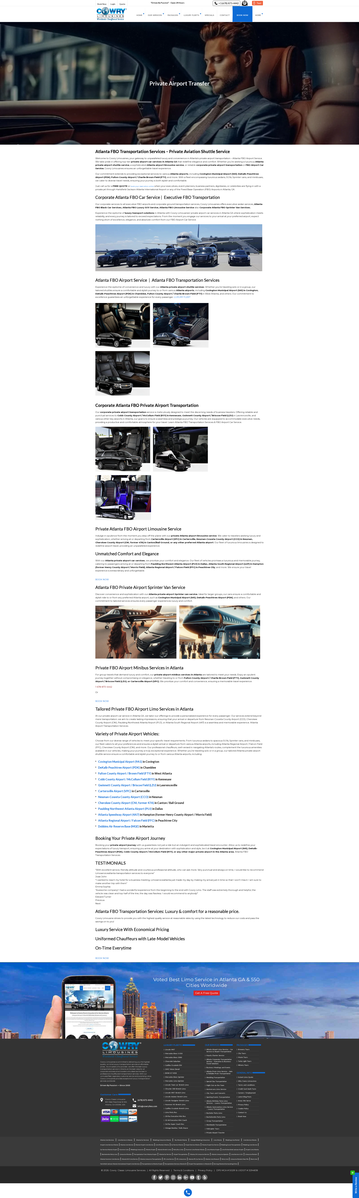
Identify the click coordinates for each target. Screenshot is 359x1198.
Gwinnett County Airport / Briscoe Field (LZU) (127, 785)
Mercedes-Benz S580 (173, 1057)
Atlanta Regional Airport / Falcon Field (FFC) (126, 820)
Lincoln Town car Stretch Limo (177, 1085)
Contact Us (242, 1112)
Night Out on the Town (215, 1085)
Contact (225, 15)
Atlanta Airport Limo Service (144, 1145)
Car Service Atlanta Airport (108, 1149)
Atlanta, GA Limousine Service (199, 1154)
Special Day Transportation (216, 1081)
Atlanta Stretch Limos (164, 1149)
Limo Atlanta (218, 1140)
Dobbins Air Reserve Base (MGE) (118, 826)
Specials (209, 15)
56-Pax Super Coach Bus (174, 1124)
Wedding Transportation (215, 1077)
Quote (122, 4)
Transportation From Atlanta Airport (145, 1154)
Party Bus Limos (178, 1149)
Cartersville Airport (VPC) (114, 791)
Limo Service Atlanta (249, 1140)
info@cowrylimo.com (147, 1106)
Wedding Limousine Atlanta (162, 1140)
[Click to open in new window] (245, 3)
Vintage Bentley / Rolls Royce (176, 1128)
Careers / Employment (247, 1093)
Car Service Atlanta (177, 1145)
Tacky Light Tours (244, 1061)
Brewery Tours (244, 1049)
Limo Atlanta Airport (213, 1149)
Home (139, 15)
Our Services (155, 15)
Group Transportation (214, 1121)
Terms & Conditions (183, 1170)
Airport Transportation (180, 1154)
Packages (173, 15)
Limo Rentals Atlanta (162, 1145)
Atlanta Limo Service (126, 1145)
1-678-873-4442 (103, 686)
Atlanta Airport (151, 1149)
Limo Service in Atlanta (125, 1140)
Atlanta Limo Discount (212, 1159)
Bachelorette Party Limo (215, 1117)
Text (258, 3)
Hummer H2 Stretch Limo (175, 1104)
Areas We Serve (244, 1101)
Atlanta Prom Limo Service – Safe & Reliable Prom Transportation (219, 1072)
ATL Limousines (181, 1159)
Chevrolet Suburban (172, 1061)
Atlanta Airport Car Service (210, 1145)
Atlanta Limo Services (107, 1140)
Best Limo (254, 1159)
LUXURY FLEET (182, 297)
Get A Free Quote (206, 993)
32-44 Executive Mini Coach (176, 1120)
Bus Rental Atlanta (181, 1140)
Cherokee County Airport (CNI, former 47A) (126, 802)
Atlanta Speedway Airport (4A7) (118, 814)
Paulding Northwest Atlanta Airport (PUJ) (125, 808)
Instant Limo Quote (245, 1077)
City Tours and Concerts (215, 1093)
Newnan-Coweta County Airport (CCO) (123, 797)
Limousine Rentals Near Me (239, 1159)
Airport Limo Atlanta (252, 1149)
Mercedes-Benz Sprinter (174, 1077)
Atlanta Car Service (165, 1154)
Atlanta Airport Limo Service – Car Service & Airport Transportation (219, 1050)
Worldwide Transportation (216, 1125)
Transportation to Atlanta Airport (152, 1164)
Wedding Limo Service (250, 1145)
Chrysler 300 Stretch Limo (175, 1089)
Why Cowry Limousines (247, 1081)
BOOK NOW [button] (102, 579)
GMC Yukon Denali (172, 1069)
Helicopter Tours (212, 1129)
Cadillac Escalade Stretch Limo (177, 1108)
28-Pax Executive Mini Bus (175, 1116)
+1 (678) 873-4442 (228, 3)
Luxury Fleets (191, 15)
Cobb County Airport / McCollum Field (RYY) (126, 779)
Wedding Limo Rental (232, 1140)
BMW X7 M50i (171, 1073)
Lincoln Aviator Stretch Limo (176, 1097)
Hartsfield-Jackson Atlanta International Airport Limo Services (120, 1164)
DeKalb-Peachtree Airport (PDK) (119, 767)
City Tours (242, 1053)
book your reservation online (142, 186)
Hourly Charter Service (215, 1055)
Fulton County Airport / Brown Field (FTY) (124, 773)
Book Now (101, 4)
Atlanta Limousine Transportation (150, 1159)
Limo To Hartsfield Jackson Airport (233, 1149)
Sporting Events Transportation (218, 1097)
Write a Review (354, 1184)
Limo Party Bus (171, 1112)
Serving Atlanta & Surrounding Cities (225, 1164)
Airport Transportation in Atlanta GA (200, 1164)
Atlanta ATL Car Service (195, 1159)
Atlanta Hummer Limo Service (109, 1159)
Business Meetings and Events (218, 1067)
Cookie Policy (243, 1108)
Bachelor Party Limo (214, 1113)
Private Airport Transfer (215, 1133)
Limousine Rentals (126, 1154)
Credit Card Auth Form (247, 1089)
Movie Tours (243, 1057)
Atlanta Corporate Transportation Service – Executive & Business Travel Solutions (219, 1061)
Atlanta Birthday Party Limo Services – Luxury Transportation (219, 1102)
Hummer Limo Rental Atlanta (195, 1149)
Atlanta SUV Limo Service (130, 1159)
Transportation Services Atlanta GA (176, 1164)
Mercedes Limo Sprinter (174, 1081)
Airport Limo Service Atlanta (109, 1145)
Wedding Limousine (137, 1149)
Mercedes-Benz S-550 (173, 1053)
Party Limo (225, 1159)
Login (113, 4)
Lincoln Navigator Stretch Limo (177, 1100)
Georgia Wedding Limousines (200, 1140)
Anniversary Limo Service (216, 1089)
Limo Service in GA (237, 1154)
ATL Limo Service (169, 1159)
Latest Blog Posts (244, 1097)
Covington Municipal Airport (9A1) (120, 761)
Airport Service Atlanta (192, 1145)
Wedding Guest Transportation (231, 1145)
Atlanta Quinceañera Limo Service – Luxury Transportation (219, 1108)
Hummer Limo (124, 1149)
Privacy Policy (243, 1105)
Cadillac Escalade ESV (173, 1065)
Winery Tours (243, 1065)
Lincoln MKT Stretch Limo (175, 1093)
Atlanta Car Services (142, 1140)
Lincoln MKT (170, 1049)
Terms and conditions (246, 1085)
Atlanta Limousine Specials (220, 1154)
